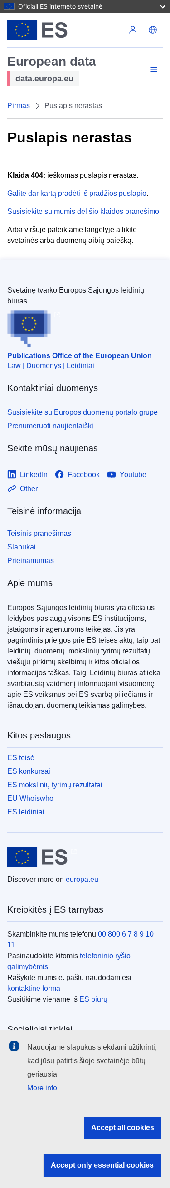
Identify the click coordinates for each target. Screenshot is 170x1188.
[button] (153, 30)
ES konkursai (28, 771)
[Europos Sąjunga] (65, 30)
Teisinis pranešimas (39, 533)
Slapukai (21, 547)
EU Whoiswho (30, 798)
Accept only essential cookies (102, 1165)
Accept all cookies (122, 1127)
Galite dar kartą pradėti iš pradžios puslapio (76, 193)
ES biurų (93, 999)
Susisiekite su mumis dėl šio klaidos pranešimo (83, 211)
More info (42, 1088)
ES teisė (20, 758)
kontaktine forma (33, 988)
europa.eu (82, 879)
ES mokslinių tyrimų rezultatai (54, 785)
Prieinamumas (30, 560)
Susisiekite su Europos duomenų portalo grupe (82, 412)
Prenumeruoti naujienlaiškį (50, 426)
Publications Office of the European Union (79, 356)
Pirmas (18, 105)
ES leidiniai (25, 812)
